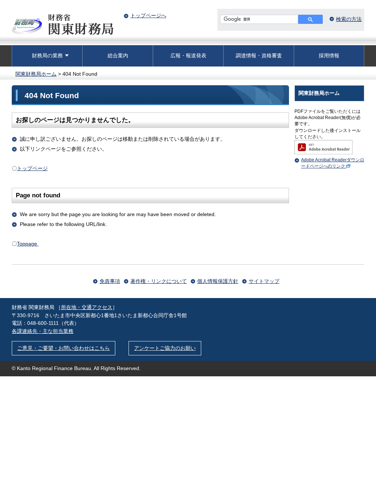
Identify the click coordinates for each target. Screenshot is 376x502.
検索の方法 (349, 19)
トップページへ (148, 15)
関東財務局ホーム (36, 74)
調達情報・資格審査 (259, 55)
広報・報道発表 (188, 55)
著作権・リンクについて (158, 281)
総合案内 (118, 55)
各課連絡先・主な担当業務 (42, 331)
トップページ (32, 168)
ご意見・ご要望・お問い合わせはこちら (63, 348)
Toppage (28, 244)
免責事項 (110, 281)
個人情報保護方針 (217, 281)
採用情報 (329, 55)
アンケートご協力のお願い (165, 348)
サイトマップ (264, 281)
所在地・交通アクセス (86, 307)
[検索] (310, 19)
